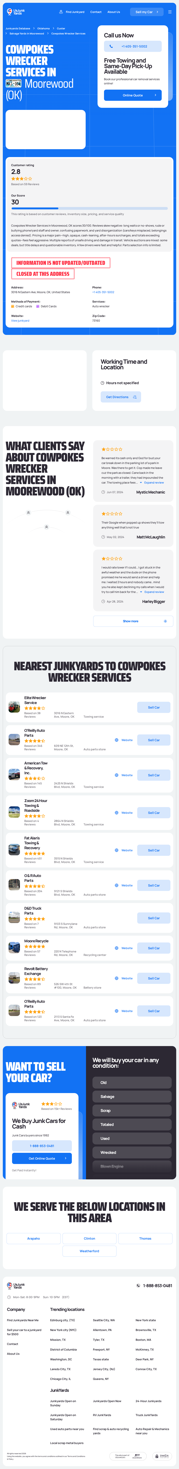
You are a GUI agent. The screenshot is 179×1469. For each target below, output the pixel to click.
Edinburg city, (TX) (62, 1320)
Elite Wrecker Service (35, 700)
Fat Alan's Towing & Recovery (32, 843)
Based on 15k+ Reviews (56, 1109)
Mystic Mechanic (150, 492)
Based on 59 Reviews (25, 184)
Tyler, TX (98, 1340)
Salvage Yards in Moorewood (27, 33)
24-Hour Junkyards (149, 1401)
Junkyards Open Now (107, 1401)
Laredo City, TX (60, 1369)
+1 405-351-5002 (103, 292)
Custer (61, 28)
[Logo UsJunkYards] (21, 1105)
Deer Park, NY (145, 1359)
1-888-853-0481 (157, 1285)
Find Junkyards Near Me (23, 1320)
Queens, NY (101, 1379)
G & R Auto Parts (32, 878)
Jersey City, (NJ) (104, 1369)
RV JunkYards (102, 1415)
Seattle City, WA (104, 1320)
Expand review (154, 482)
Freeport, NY (101, 1349)
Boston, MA (143, 1340)
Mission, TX (58, 1340)
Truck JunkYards (147, 1415)
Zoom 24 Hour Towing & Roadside (35, 805)
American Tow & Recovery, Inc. (36, 768)
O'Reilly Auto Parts (34, 733)
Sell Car (154, 707)
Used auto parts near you (67, 1429)
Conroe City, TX (146, 1369)
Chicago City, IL (60, 1379)
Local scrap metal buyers (67, 1443)
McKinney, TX (145, 1349)
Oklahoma (43, 28)
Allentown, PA (102, 1330)
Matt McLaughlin (151, 537)
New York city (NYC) (63, 1330)
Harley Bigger (153, 601)
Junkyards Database (18, 28)
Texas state (101, 1359)
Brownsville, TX (146, 1330)
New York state (146, 1320)
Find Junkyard (75, 12)
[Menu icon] (170, 12)
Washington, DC (61, 1359)
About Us (114, 12)
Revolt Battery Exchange (36, 971)
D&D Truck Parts (32, 911)
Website (127, 740)
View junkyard (20, 320)
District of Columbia (63, 1349)
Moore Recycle (36, 940)
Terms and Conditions (76, 1456)
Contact (96, 12)
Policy (11, 1459)
